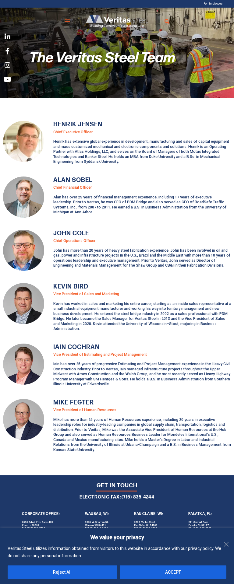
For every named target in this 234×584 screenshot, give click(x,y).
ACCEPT (173, 572)
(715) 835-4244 (138, 497)
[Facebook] (7, 51)
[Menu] (67, 21)
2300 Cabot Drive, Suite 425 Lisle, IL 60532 (37, 523)
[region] (117, 556)
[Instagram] (7, 65)
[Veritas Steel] (117, 21)
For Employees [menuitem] (213, 3)
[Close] (227, 533)
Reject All (62, 572)
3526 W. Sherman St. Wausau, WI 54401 (96, 523)
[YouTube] (7, 79)
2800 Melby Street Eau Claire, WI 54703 (146, 523)
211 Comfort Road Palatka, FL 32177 (198, 523)
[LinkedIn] (7, 37)
